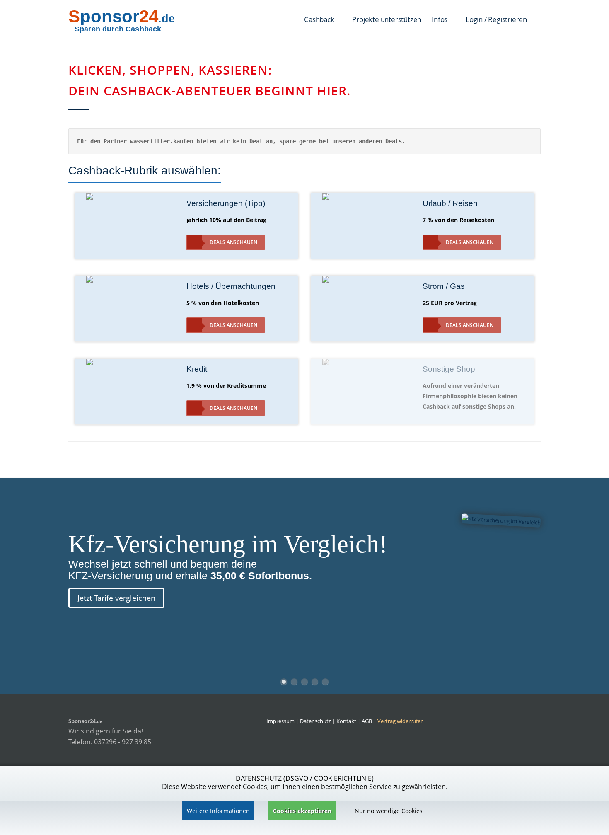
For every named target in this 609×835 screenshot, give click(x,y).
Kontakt (347, 721)
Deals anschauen (233, 242)
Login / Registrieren (496, 19)
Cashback (320, 19)
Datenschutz (315, 721)
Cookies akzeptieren (302, 811)
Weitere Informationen (218, 811)
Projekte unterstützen (386, 19)
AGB (367, 721)
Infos (440, 19)
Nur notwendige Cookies (389, 811)
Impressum (280, 721)
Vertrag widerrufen (400, 721)
